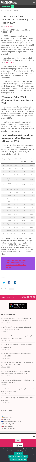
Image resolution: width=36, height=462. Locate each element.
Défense (11, 289)
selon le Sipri (11, 62)
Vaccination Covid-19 (8, 428)
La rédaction (8, 26)
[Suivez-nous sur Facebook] (28, 297)
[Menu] (33, 2)
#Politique (14, 10)
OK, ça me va (18, 453)
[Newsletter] (34, 297)
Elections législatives (9, 424)
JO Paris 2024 (7, 417)
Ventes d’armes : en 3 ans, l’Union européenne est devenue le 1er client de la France (16, 263)
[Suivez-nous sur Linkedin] (31, 297)
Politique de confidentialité (18, 459)
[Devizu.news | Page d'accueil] (11, 2)
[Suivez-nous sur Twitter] (23, 297)
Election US (6, 419)
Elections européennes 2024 (12, 421)
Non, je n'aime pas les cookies (18, 456)
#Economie (5, 10)
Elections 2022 (8, 426)
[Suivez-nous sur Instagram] (25, 297)
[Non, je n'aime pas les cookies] (34, 454)
